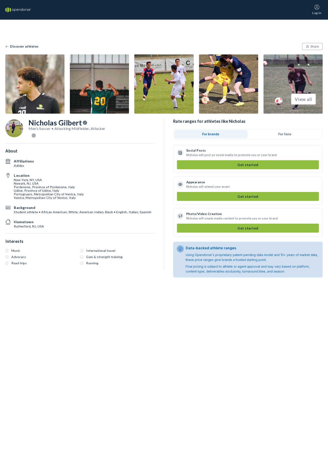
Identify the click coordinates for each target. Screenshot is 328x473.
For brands (210, 134)
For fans (284, 134)
